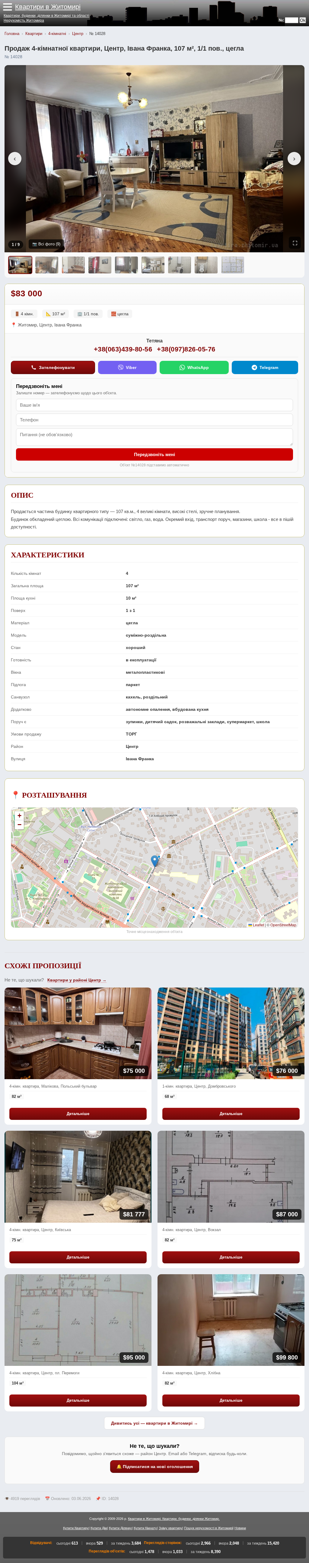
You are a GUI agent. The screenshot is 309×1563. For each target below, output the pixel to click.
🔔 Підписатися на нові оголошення (154, 1466)
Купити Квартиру (76, 1528)
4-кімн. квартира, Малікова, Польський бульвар (53, 1086)
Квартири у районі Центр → (77, 980)
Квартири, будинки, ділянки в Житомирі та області (46, 16)
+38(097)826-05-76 (186, 349)
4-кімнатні (57, 33)
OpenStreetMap (283, 924)
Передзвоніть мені (154, 454)
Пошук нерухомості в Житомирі (208, 1528)
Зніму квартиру (170, 1528)
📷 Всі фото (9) (46, 244)
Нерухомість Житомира (24, 20)
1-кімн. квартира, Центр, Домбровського (199, 1086)
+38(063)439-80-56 (123, 349)
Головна (12, 33)
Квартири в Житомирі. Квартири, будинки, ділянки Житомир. (174, 1518)
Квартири (33, 33)
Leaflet (258, 924)
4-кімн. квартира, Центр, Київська (40, 1229)
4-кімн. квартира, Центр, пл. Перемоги (44, 1373)
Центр (77, 33)
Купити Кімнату (145, 1528)
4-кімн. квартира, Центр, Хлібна (191, 1373)
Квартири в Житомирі (48, 7)
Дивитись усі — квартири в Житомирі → (154, 1423)
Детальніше (78, 1113)
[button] (7, 7)
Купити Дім (99, 1528)
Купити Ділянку (120, 1528)
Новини (240, 1528)
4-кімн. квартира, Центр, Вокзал (191, 1229)
